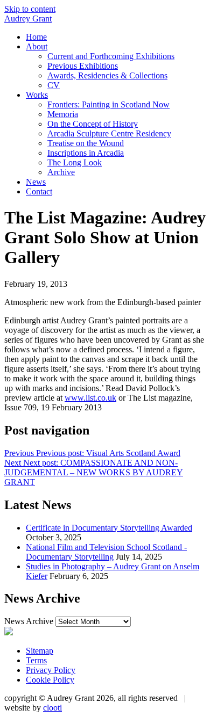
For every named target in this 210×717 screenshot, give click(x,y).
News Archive (28, 621)
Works (37, 94)
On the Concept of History (92, 123)
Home (36, 36)
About (36, 46)
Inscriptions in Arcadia (85, 152)
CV (53, 85)
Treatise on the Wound (85, 143)
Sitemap (39, 650)
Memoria (62, 114)
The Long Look (74, 162)
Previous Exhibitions (82, 65)
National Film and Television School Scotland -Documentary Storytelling (106, 551)
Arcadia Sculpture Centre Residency (109, 133)
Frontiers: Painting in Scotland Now (108, 104)
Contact (39, 191)
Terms (36, 660)
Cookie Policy (50, 679)
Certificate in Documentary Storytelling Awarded (109, 527)
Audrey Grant (28, 18)
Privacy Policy (50, 670)
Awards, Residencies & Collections (107, 75)
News (36, 181)
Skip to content (29, 8)
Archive (61, 172)
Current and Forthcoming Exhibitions (110, 56)
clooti (52, 707)
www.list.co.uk (90, 397)
